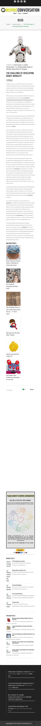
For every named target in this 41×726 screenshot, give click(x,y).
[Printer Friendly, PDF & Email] (9, 80)
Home (8, 24)
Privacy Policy (24, 674)
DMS (34, 723)
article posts (16, 24)
